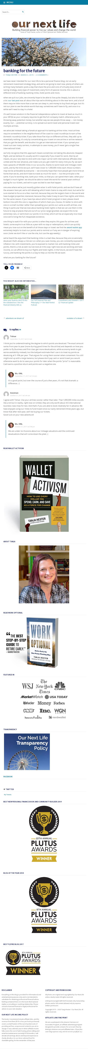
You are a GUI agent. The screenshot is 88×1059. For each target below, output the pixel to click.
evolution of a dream (74, 318)
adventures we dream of (15, 318)
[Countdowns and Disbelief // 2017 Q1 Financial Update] (71, 292)
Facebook (8, 777)
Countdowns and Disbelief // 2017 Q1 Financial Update (71, 301)
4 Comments (41, 75)
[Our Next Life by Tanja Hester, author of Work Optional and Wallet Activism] (44, 26)
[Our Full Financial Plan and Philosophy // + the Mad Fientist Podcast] (43, 292)
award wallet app (74, 227)
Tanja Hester (11, 75)
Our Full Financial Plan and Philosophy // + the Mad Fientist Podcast (43, 302)
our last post (13, 100)
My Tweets (7, 795)
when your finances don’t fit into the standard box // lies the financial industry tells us (15, 302)
